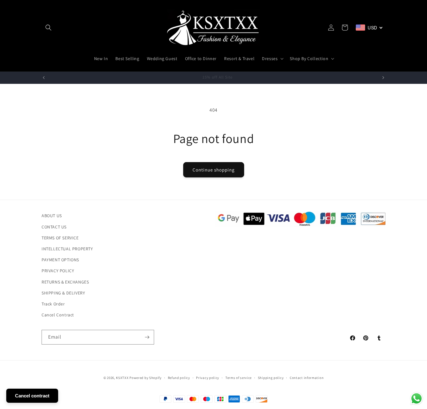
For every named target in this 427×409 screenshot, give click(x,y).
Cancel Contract (58, 315)
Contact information (307, 378)
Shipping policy (271, 378)
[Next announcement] (383, 78)
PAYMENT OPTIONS (60, 260)
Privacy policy (207, 378)
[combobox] (369, 27)
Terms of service (238, 378)
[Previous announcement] (44, 78)
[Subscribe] (147, 337)
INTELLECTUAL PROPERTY (67, 249)
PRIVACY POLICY (58, 271)
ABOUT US (52, 215)
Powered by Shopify (145, 378)
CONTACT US (54, 226)
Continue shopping (214, 170)
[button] (48, 27)
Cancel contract (32, 395)
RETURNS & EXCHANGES (65, 281)
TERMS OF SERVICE (60, 237)
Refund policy (179, 378)
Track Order (53, 303)
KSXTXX (122, 378)
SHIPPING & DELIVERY (63, 292)
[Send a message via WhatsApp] (416, 398)
